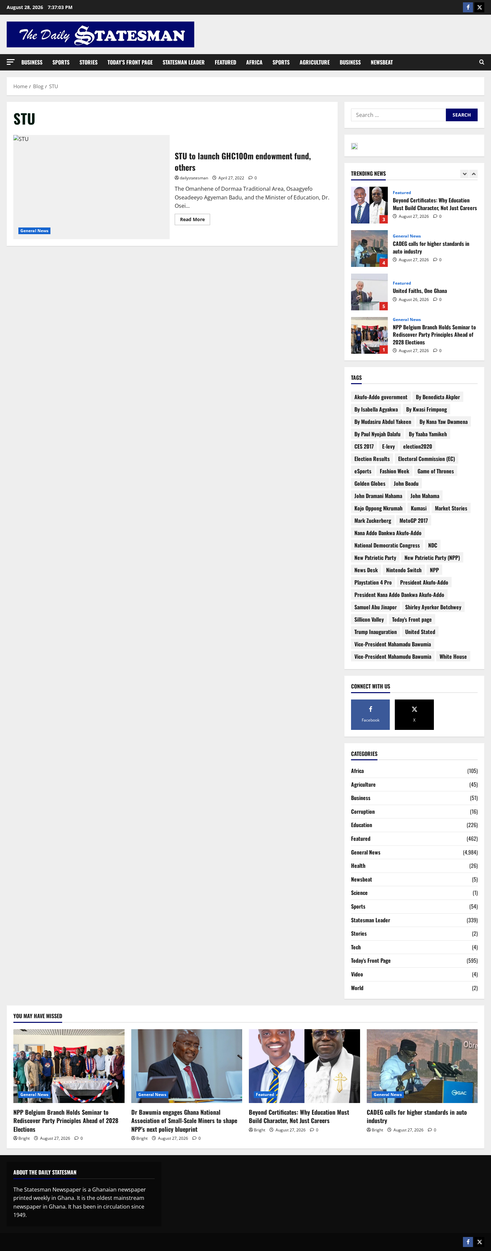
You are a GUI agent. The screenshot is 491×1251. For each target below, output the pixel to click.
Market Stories (451, 508)
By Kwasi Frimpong (426, 409)
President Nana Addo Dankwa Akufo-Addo (399, 595)
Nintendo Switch (404, 570)
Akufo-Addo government (380, 397)
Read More (195, 218)
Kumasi (419, 508)
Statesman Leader (184, 62)
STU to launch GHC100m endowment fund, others (91, 187)
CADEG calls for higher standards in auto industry (369, 248)
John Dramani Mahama (378, 496)
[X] (479, 7)
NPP (434, 570)
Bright (24, 1138)
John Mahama (425, 496)
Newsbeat (382, 62)
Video (357, 974)
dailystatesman (194, 178)
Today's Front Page (371, 960)
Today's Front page (412, 619)
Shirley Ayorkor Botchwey (433, 607)
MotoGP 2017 (413, 520)
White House (453, 656)
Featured (225, 62)
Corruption (363, 811)
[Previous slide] (464, 174)
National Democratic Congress (387, 545)
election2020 (417, 446)
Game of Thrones (436, 471)
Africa (254, 62)
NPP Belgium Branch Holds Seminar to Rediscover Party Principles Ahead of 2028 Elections (369, 335)
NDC (432, 545)
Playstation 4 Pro (373, 582)
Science (359, 893)
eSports (362, 471)
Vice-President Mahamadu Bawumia (392, 644)
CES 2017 (364, 446)
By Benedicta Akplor (438, 397)
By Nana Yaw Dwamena (444, 422)
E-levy (388, 446)
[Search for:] (398, 115)
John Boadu (406, 483)
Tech (356, 947)
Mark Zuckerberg (372, 520)
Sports (60, 62)
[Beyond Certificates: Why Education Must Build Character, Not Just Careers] (304, 1066)
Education (361, 825)
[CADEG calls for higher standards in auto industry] (422, 1066)
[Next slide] (473, 174)
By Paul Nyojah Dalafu (377, 434)
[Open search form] (481, 62)
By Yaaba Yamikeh (428, 434)
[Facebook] (468, 7)
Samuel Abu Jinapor (375, 607)
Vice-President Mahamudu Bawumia (392, 656)
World (357, 988)
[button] (11, 62)
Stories (88, 62)
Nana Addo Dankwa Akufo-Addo (388, 533)
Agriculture (315, 62)
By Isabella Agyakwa (376, 409)
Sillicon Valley (369, 619)
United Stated (420, 632)
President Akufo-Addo (424, 582)
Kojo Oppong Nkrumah (378, 508)
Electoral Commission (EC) (426, 459)
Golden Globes (369, 483)
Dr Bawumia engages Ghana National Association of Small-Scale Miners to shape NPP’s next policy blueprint (184, 1120)
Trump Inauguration (375, 632)
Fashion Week (394, 471)
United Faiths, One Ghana (369, 292)
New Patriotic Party (375, 558)
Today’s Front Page (130, 62)
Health (358, 866)
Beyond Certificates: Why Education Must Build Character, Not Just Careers (369, 205)
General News (34, 230)
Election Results (372, 459)
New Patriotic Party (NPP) (432, 558)
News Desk (366, 570)
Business (31, 62)
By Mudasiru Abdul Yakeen (382, 422)
